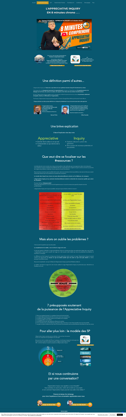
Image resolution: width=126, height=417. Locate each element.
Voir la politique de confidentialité (34, 415)
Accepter (120, 414)
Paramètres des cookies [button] (103, 414)
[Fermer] (124, 415)
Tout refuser (112, 414)
